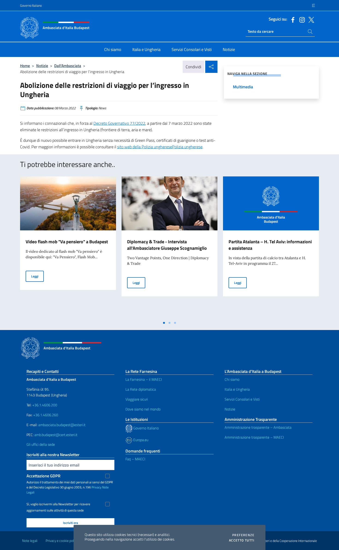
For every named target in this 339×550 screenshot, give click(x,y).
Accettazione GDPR (43, 476)
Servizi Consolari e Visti (242, 399)
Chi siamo (232, 379)
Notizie (42, 65)
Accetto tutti (241, 540)
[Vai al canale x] (310, 19)
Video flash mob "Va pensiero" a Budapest (67, 241)
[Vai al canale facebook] (291, 19)
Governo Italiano (31, 5)
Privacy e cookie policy (62, 540)
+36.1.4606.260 (45, 415)
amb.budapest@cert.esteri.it (55, 434)
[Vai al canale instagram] (301, 19)
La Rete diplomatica (140, 389)
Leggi (37, 276)
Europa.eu (140, 440)
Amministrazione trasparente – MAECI (254, 437)
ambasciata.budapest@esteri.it (62, 425)
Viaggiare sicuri (136, 399)
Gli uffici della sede (41, 444)
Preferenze (243, 535)
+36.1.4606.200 (44, 405)
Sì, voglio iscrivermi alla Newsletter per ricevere (58, 504)
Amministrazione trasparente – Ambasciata (258, 427)
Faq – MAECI (135, 459)
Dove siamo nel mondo (143, 409)
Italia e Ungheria (237, 389)
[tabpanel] (68, 247)
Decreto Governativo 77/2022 (119, 123)
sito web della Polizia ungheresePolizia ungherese (159, 147)
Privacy (96, 487)
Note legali (29, 540)
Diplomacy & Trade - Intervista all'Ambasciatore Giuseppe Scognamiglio (167, 245)
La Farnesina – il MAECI (143, 379)
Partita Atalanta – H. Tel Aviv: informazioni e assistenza (270, 245)
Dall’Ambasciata (67, 65)
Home (25, 65)
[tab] (164, 323)
